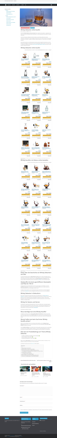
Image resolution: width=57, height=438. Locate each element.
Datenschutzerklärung (35, 423)
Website (21, 405)
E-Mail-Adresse (22, 401)
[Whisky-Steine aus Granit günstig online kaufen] (36, 366)
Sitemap (33, 425)
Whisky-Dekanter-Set (9, 14)
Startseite (9, 4)
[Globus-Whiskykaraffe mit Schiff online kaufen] (47, 366)
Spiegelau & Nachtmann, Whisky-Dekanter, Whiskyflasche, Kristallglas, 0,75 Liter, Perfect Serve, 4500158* (36, 77)
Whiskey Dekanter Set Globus (10, 11)
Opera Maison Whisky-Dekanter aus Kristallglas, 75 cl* (25, 77)
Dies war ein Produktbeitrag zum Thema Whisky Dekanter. (30, 356)
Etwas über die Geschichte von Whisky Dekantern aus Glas (30, 350)
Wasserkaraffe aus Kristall (10, 19)
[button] (19, 4)
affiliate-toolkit (33, 343)
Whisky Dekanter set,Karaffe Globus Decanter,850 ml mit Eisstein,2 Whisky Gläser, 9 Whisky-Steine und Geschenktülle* (46, 95)
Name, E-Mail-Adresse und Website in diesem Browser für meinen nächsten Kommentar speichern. (36, 409)
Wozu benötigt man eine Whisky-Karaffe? (28, 354)
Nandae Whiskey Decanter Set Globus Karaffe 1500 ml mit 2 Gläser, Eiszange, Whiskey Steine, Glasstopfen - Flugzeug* (36, 243)
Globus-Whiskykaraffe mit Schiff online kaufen (28, 360)
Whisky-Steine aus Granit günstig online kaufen (36, 374)
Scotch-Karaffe (8, 18)
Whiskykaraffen (8, 25)
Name (21, 397)
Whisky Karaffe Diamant (23, 373)
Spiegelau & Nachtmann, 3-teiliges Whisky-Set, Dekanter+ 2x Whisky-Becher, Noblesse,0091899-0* (36, 59)
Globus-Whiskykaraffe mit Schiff (11, 16)
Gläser (22, 4)
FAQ (25, 4)
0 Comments (29, 31)
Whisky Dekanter (8, 12)
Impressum (33, 421)
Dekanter (13, 4)
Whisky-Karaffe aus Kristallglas (10, 22)
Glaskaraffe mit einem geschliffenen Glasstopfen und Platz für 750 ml (33, 351)
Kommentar (22, 385)
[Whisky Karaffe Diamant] (25, 366)
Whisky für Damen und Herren (27, 353)
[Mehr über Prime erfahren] (29, 61)
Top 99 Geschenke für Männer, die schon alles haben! (44, 361)
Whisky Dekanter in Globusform (26, 352)
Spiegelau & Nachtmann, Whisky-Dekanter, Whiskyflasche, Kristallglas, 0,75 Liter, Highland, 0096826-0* (36, 95)
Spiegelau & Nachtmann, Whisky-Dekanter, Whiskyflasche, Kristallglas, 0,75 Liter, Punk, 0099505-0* (46, 112)
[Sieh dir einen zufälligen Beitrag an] (51, 5)
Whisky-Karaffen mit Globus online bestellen (28, 349)
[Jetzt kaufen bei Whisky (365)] (25, 51)
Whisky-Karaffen (8, 23)
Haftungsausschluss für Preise (25, 427)
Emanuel (22, 31)
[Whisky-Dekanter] (6, 5)
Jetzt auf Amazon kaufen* (25, 64)
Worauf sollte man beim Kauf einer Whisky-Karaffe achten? (30, 355)
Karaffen (17, 4)
